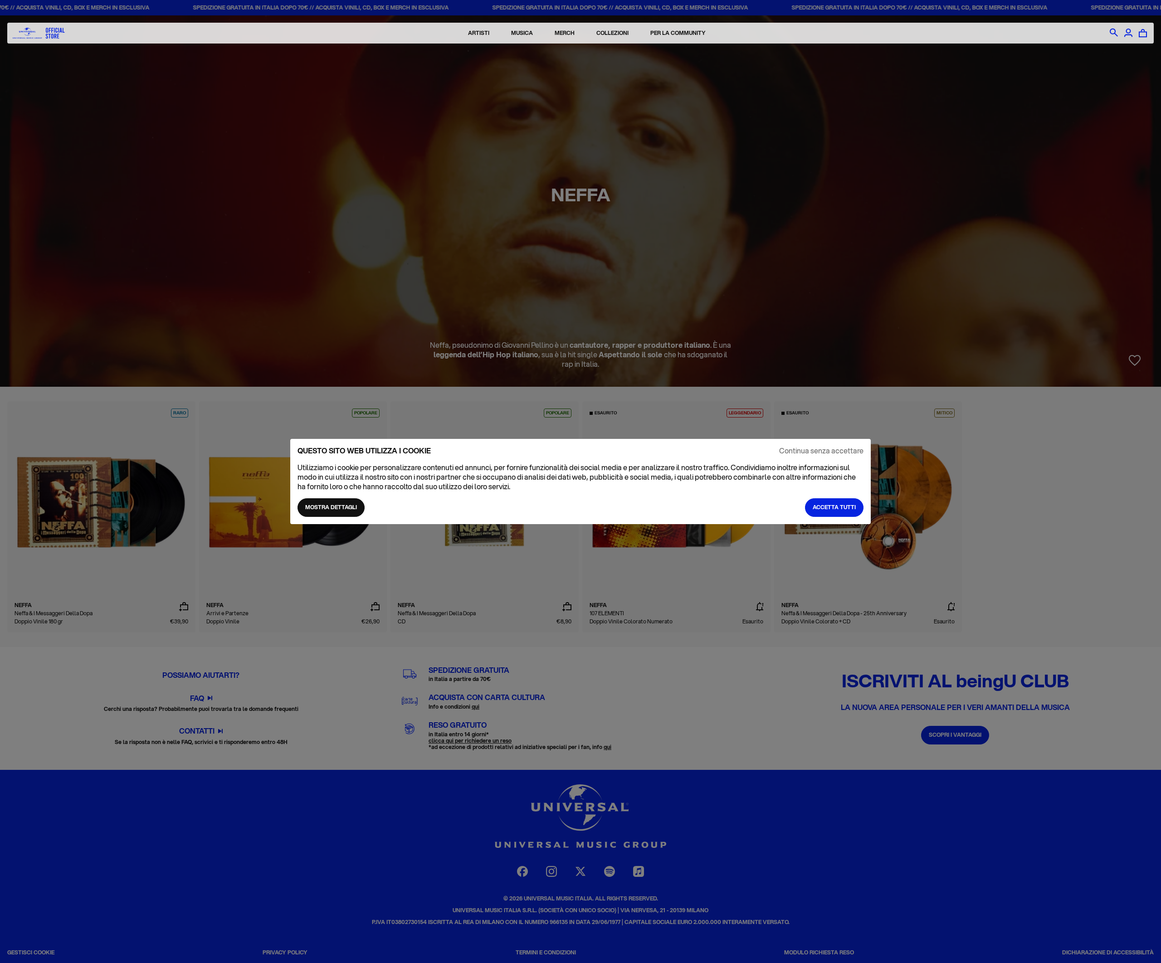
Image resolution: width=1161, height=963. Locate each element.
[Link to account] (1128, 33)
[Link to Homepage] (39, 33)
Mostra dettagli (331, 507)
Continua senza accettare (821, 451)
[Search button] (1113, 33)
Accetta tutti (834, 507)
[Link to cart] (1142, 33)
